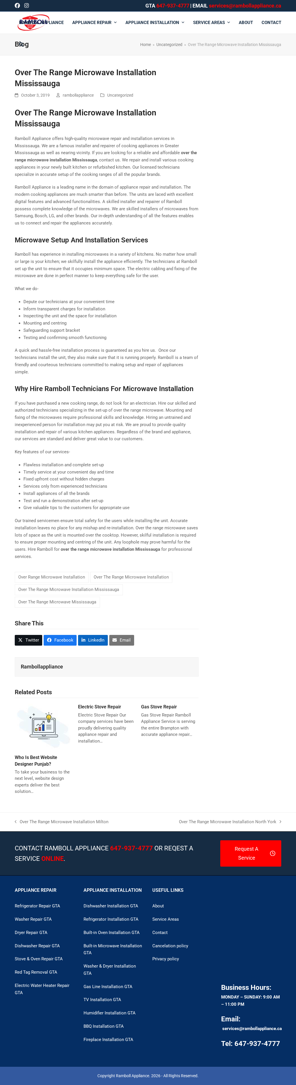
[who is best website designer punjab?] (43, 726)
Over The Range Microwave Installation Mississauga (68, 589)
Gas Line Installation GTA (108, 986)
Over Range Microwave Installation (51, 577)
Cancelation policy (170, 945)
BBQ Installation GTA (104, 1026)
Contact (160, 932)
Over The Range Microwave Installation (131, 577)
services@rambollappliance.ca (252, 1028)
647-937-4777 (172, 6)
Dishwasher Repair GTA (37, 945)
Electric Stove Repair (99, 707)
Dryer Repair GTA (31, 932)
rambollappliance (78, 95)
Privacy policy (165, 958)
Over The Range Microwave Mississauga (57, 602)
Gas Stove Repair (159, 707)
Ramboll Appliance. (133, 1075)
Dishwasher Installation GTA (111, 906)
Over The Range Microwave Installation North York (227, 822)
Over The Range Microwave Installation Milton (61, 822)
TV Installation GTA (102, 999)
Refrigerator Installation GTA (111, 919)
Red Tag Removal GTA (36, 972)
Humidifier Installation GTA (110, 1013)
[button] (21, 45)
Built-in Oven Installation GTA (112, 932)
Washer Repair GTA (33, 919)
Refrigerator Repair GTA (37, 906)
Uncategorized (120, 95)
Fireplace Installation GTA (108, 1039)
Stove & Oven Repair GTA (39, 958)
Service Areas (165, 919)
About (158, 906)
